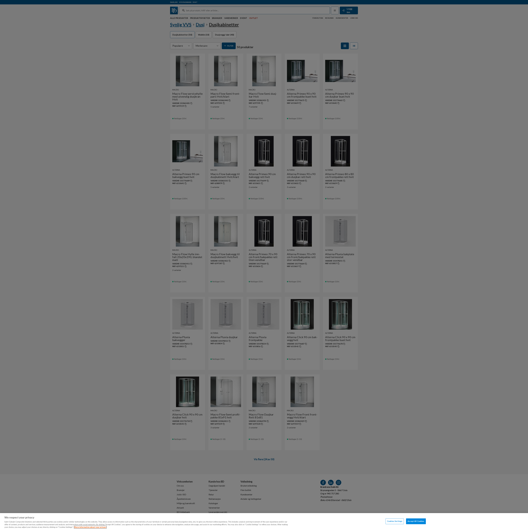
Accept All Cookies (416, 521)
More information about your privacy (90, 527)
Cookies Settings (394, 521)
